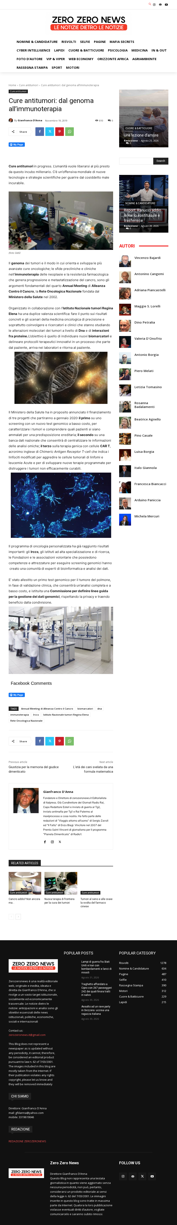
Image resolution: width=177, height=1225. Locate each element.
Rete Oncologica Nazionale (26, 720)
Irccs (36, 714)
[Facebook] (39, 131)
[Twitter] (49, 131)
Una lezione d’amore (141, 135)
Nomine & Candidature (140, 203)
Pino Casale (143, 435)
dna (99, 708)
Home (12, 85)
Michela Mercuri (146, 516)
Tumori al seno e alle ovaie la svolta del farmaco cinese (96, 903)
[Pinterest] (59, 131)
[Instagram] (154, 5)
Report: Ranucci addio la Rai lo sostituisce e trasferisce (142, 215)
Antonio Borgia (146, 355)
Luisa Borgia (144, 452)
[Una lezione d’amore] (143, 118)
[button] (150, 4)
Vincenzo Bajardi (147, 258)
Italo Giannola (145, 468)
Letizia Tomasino (148, 387)
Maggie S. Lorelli (147, 306)
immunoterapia (19, 714)
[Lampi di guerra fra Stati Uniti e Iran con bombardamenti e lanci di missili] (71, 965)
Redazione (131, 140)
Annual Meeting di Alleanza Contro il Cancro (47, 708)
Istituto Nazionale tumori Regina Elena (66, 714)
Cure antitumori (28, 85)
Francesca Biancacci (150, 484)
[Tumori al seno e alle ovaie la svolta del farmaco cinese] (97, 883)
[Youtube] (166, 5)
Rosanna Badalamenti (144, 405)
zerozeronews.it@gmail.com (27, 1035)
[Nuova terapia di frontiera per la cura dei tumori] (60, 883)
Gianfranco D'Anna (30, 120)
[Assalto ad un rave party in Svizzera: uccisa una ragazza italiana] (71, 1010)
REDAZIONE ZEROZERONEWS (27, 1141)
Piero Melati (143, 371)
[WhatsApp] (69, 131)
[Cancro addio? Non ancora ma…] (25, 883)
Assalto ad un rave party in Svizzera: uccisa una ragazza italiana (95, 1010)
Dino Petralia (144, 322)
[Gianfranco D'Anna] (11, 120)
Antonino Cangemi (149, 274)
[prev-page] (11, 917)
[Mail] (160, 5)
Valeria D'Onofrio (148, 338)
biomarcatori (85, 708)
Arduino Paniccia (147, 500)
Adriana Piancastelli (150, 290)
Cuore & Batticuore (138, 128)
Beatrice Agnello (147, 419)
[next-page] (18, 917)
